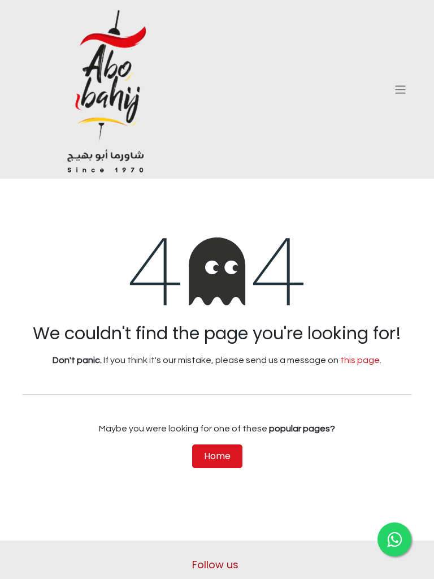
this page (360, 360)
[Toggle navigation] (400, 89)
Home (217, 456)
